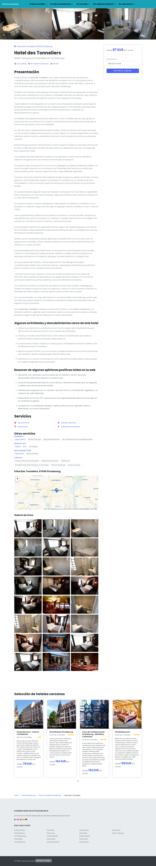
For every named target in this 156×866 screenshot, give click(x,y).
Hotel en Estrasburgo (10, 4)
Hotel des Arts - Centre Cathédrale (28, 733)
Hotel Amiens (19, 830)
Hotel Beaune (19, 833)
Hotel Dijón (18, 839)
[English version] (18, 820)
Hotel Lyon (51, 833)
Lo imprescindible (37, 4)
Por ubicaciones (126, 4)
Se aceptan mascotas (40, 64)
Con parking (21, 64)
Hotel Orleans (84, 836)
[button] (2, 23)
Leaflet (48, 509)
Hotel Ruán (116, 830)
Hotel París (83, 839)
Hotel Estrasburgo (29, 795)
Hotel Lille (50, 830)
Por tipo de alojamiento (60, 4)
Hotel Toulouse (118, 833)
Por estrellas (82, 4)
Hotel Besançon (20, 836)
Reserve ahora (123, 71)
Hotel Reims (84, 842)
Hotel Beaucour (122, 732)
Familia (55, 64)
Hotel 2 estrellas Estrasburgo (50, 795)
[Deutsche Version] (26, 820)
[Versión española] (21, 820)
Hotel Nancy (84, 830)
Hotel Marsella (52, 836)
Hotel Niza (83, 833)
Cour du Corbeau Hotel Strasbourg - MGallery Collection (93, 734)
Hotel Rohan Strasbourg (61, 732)
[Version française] (15, 820)
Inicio (16, 795)
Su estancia (112, 59)
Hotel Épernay (19, 842)
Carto (60, 509)
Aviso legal (43, 861)
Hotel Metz (51, 839)
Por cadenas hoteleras (103, 4)
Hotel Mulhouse (53, 842)
